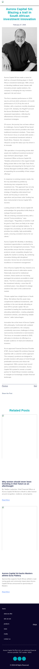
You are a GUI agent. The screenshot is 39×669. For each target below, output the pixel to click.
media (6, 634)
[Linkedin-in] (19, 659)
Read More (6, 500)
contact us (7, 639)
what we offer (8, 614)
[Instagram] (24, 659)
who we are (7, 619)
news (5, 629)
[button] (35, 2)
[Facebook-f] (15, 659)
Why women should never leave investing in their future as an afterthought (16, 484)
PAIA (35, 625)
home (4, 609)
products (6, 624)
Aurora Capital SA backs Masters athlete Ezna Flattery (17, 574)
